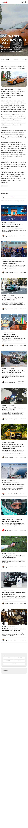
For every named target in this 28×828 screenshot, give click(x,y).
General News (5, 31)
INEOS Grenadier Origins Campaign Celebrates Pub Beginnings (13, 630)
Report (14, 663)
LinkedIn (8, 660)
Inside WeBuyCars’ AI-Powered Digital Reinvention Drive (12, 520)
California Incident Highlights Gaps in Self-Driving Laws (13, 299)
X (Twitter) (20, 657)
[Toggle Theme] (22, 2)
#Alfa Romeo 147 (21, 381)
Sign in (13, 197)
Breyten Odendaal (9, 236)
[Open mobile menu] (25, 2)
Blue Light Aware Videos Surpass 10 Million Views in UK (13, 409)
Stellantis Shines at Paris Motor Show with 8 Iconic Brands (12, 226)
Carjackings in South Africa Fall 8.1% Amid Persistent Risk (14, 557)
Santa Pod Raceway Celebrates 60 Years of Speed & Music (13, 262)
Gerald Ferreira (5, 59)
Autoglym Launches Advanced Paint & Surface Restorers (14, 593)
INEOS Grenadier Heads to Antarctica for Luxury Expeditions (13, 483)
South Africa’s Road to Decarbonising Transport (10, 335)
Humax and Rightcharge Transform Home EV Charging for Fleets (13, 372)
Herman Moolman (9, 530)
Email (20, 660)
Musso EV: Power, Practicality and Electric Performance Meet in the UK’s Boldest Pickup (13, 446)
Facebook (8, 657)
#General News (23, 235)
